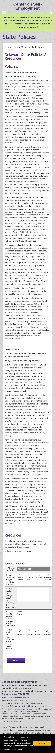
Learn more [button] (17, 749)
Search (51, 12)
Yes (20, 611)
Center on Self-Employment (27, 6)
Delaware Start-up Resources (18, 551)
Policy (8, 47)
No (20, 614)
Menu (3, 12)
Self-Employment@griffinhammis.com (25, 706)
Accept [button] (42, 743)
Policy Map (20, 47)
